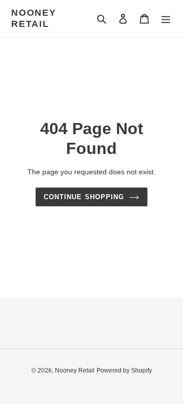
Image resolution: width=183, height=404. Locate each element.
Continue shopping (84, 197)
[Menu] (165, 18)
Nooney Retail (33, 18)
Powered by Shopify (124, 370)
